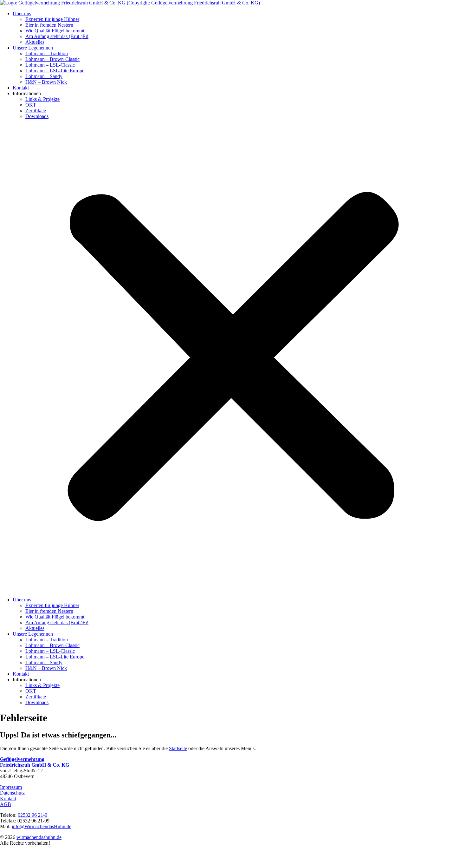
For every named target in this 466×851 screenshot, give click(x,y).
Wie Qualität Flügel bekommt (54, 30)
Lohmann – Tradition (46, 53)
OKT (30, 105)
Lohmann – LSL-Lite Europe (54, 70)
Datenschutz (12, 792)
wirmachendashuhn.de (38, 837)
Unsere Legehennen (33, 47)
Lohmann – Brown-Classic (52, 59)
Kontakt (21, 87)
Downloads (37, 116)
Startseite (178, 748)
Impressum (11, 787)
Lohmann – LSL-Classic (50, 65)
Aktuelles (34, 42)
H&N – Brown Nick (46, 82)
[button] (233, 358)
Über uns (22, 13)
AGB (5, 804)
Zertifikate (35, 110)
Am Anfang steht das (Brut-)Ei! (56, 36)
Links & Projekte (42, 99)
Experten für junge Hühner (52, 19)
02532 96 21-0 (32, 815)
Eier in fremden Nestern (49, 25)
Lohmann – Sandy (43, 76)
